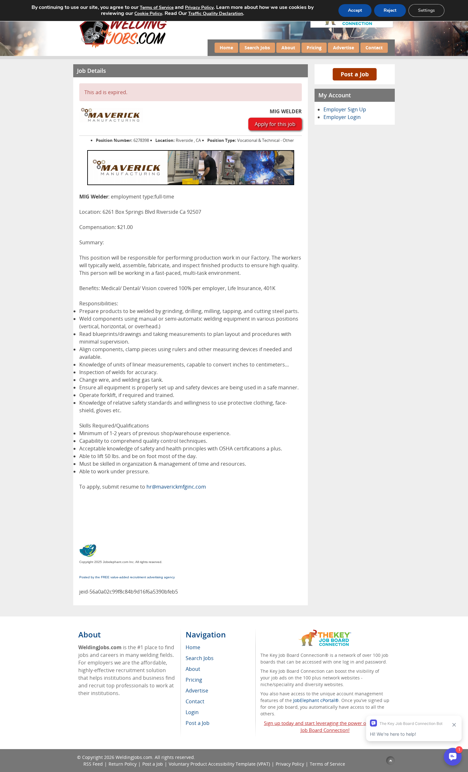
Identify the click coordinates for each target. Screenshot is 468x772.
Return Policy (123, 764)
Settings (426, 10)
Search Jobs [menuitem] (200, 658)
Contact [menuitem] (195, 701)
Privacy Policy (290, 764)
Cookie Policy (148, 13)
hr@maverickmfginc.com (176, 486)
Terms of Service (327, 764)
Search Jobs (257, 48)
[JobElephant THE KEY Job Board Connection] (325, 632)
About (288, 48)
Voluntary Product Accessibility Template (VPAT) (219, 764)
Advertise (343, 48)
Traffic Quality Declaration (215, 13)
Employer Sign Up (344, 109)
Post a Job (355, 74)
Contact (374, 48)
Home (226, 48)
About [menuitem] (193, 668)
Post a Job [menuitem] (197, 723)
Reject (390, 10)
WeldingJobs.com (134, 757)
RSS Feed (93, 764)
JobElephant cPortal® (316, 700)
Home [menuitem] (193, 647)
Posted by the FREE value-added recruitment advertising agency (127, 577)
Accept (355, 10)
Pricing (314, 48)
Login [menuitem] (192, 712)
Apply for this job (275, 124)
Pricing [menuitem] (194, 679)
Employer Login (342, 117)
